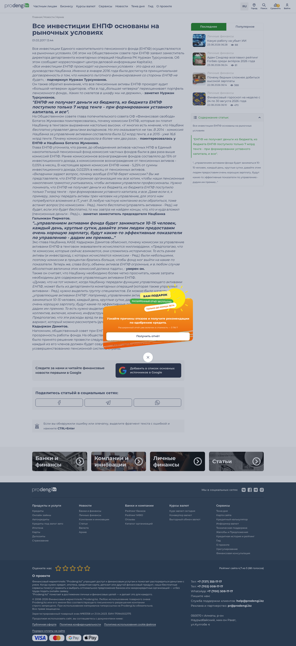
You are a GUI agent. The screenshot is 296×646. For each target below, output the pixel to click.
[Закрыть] (148, 357)
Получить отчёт (148, 336)
